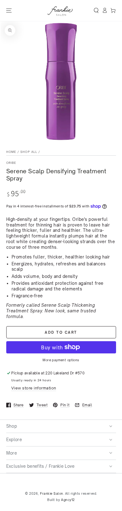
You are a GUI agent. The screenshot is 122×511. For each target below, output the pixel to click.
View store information (33, 388)
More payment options (61, 360)
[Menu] (8, 10)
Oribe (11, 162)
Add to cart (61, 332)
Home (11, 152)
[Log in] (104, 10)
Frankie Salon (51, 493)
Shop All (28, 152)
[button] (96, 10)
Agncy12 (68, 500)
